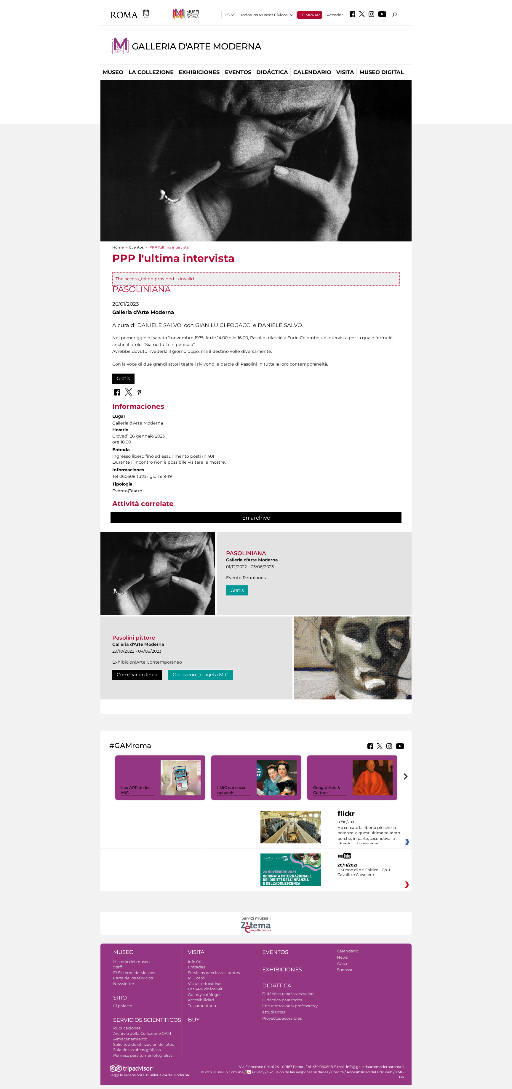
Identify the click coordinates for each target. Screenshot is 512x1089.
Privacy (258, 1072)
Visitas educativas (205, 983)
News (342, 957)
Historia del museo (131, 961)
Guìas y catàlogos (204, 994)
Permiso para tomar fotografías (142, 1055)
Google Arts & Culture (326, 790)
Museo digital (381, 72)
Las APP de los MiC (206, 988)
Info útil (195, 961)
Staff (117, 967)
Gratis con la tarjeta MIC (200, 675)
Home (118, 247)
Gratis (123, 378)
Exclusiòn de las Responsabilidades (297, 1072)
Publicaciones (126, 1028)
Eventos (238, 72)
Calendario (312, 72)
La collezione (151, 72)
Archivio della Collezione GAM (142, 1033)
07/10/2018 (368, 833)
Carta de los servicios (133, 978)
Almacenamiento (130, 1039)
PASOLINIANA (246, 553)
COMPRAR (310, 14)
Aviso (342, 963)
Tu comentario (202, 1005)
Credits (337, 1072)
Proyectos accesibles (282, 1018)
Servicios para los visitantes (214, 972)
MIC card (196, 978)
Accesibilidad (201, 999)
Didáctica (272, 72)
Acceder (335, 14)
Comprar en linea (137, 675)
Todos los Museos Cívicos (264, 14)
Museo (113, 72)
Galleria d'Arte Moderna (196, 46)
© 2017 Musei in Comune (222, 1072)
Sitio (120, 997)
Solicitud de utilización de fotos (143, 1044)
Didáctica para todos (282, 999)
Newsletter (123, 983)
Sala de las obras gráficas (137, 1049)
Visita (345, 72)
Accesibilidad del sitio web (369, 1072)
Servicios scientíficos (147, 1020)
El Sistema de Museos (134, 972)
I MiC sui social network (232, 790)
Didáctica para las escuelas (288, 993)
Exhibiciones (199, 72)
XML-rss (399, 1074)
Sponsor (345, 969)
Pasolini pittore (133, 637)
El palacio (122, 1005)
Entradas (196, 967)
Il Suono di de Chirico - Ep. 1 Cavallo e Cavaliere (363, 872)
